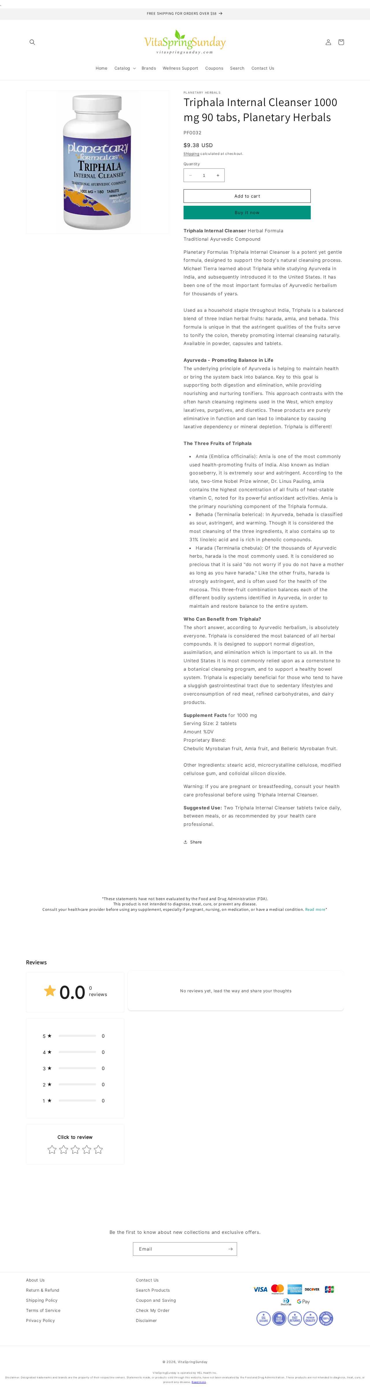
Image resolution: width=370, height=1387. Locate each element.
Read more (315, 909)
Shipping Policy (42, 1300)
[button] (32, 42)
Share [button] (196, 841)
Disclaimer (146, 1320)
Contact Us (147, 1279)
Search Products (153, 1290)
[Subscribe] (230, 1249)
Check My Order (152, 1310)
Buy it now (247, 212)
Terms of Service (43, 1310)
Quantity (192, 164)
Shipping (191, 153)
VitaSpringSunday (193, 1362)
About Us (35, 1279)
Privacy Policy (40, 1320)
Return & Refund (43, 1290)
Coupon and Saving (156, 1300)
